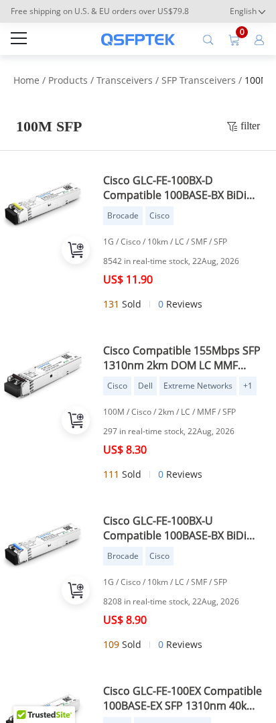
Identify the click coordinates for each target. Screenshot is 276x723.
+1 (248, 385)
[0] (234, 39)
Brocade (123, 215)
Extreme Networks (197, 385)
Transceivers (124, 80)
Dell (145, 385)
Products (68, 80)
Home (26, 80)
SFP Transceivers (198, 80)
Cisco (159, 215)
